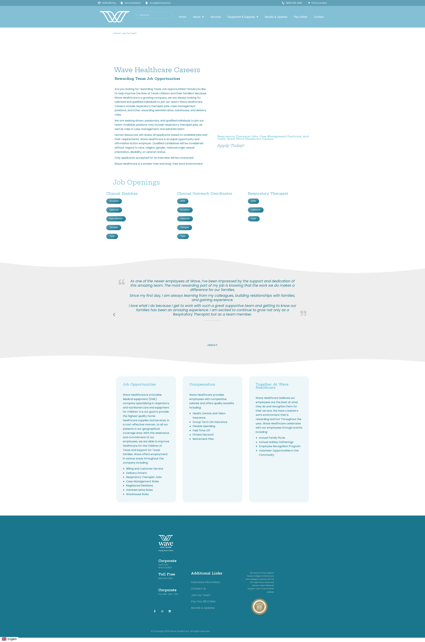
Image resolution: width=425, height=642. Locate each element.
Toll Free (166, 574)
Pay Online (300, 16)
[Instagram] (162, 611)
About (196, 16)
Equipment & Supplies (241, 16)
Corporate (167, 561)
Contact (319, 16)
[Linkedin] (169, 611)
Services (215, 16)
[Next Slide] (311, 314)
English (12, 639)
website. (270, 592)
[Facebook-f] (155, 611)
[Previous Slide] (114, 314)
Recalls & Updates (276, 16)
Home (182, 16)
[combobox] (9, 639)
